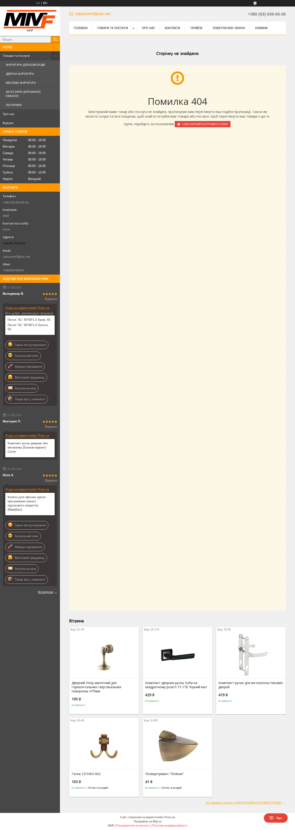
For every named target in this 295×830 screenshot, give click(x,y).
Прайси (196, 28)
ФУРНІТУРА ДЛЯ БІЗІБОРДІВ (25, 65)
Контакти (172, 28)
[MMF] (29, 19)
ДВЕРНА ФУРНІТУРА (20, 74)
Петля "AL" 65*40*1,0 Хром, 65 (29, 319)
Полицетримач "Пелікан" (164, 774)
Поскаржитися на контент (133, 825)
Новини (261, 28)
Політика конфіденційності (169, 825)
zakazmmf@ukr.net (16, 256)
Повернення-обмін (229, 28)
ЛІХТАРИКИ (14, 105)
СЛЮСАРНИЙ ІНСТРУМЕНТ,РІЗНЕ (205, 124)
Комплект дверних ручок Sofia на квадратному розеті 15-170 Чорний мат (176, 685)
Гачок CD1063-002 (86, 774)
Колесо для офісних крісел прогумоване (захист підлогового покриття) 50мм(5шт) (27, 503)
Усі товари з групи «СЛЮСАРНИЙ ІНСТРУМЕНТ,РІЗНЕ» (244, 802)
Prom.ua (169, 817)
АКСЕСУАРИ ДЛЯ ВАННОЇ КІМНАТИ (23, 94)
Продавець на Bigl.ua (148, 821)
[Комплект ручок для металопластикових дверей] (251, 655)
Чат (279, 818)
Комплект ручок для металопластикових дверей (250, 685)
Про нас (8, 114)
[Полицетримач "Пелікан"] (177, 746)
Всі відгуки (45, 592)
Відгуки (8, 123)
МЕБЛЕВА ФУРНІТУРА (21, 83)
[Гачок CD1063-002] (104, 746)
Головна (81, 28)
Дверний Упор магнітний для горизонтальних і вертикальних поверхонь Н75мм (96, 687)
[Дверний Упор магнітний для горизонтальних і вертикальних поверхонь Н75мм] (104, 655)
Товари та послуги (16, 56)
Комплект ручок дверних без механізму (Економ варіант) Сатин (28, 447)
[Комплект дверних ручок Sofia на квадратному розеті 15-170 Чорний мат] (177, 655)
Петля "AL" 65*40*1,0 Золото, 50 (28, 327)
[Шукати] (55, 39)
